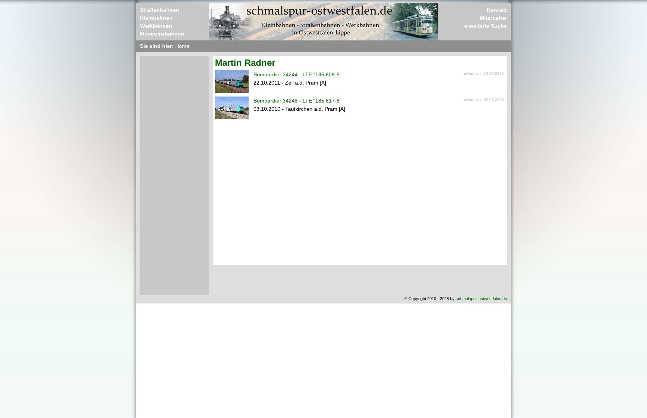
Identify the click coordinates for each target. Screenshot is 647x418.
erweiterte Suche (485, 26)
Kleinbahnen (156, 18)
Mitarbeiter (493, 18)
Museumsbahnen (162, 34)
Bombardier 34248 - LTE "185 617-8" (297, 101)
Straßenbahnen (159, 10)
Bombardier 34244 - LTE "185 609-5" (297, 74)
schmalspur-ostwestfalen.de (481, 298)
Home (182, 46)
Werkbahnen (156, 26)
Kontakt (497, 10)
